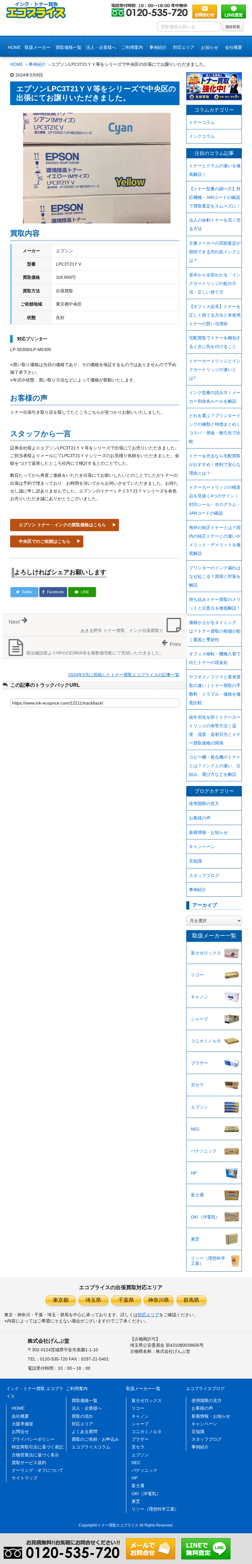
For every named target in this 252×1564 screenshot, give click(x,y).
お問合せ (20, 1431)
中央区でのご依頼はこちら (44, 541)
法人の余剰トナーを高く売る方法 (215, 224)
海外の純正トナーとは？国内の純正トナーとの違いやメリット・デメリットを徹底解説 (215, 540)
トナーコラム (202, 122)
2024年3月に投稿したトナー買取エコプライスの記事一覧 (123, 674)
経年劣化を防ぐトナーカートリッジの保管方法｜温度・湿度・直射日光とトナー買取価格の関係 (215, 730)
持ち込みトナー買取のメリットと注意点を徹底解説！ (215, 603)
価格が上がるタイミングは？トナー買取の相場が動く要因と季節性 (215, 631)
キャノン (199, 996)
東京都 (61, 1300)
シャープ (199, 1019)
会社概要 (20, 1416)
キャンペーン (202, 846)
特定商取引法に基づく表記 (37, 1446)
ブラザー (199, 1062)
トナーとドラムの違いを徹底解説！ (215, 170)
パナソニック (204, 1150)
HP (194, 1173)
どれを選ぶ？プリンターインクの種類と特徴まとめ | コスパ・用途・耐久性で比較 (215, 428)
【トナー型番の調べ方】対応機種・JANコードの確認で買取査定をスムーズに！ (215, 197)
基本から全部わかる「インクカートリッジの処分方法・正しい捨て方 (215, 283)
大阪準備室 (22, 1423)
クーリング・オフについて (37, 1470)
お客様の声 (200, 818)
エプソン (199, 1106)
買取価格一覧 (68, 47)
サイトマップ (24, 1477)
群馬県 (191, 1300)
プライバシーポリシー (33, 1439)
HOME (14, 47)
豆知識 (195, 861)
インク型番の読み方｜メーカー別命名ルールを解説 (215, 397)
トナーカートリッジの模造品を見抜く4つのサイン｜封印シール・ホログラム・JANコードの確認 (215, 500)
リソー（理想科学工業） (208, 1261)
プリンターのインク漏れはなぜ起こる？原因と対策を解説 (215, 576)
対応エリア (184, 47)
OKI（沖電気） (205, 1216)
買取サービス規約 (29, 1462)
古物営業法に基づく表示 (35, 1454)
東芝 (195, 1239)
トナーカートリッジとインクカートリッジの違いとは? (215, 369)
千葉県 (126, 1300)
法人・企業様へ (101, 47)
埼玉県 (93, 1300)
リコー (197, 974)
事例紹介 (158, 47)
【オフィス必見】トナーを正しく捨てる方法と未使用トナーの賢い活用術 (215, 315)
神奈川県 (158, 1300)
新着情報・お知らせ (208, 832)
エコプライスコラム (91, 1446)
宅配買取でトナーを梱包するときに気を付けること (215, 342)
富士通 (197, 1194)
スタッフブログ (204, 875)
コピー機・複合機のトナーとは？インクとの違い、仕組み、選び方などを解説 (215, 766)
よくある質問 (84, 1431)
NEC (195, 1129)
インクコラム (202, 136)
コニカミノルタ (206, 1040)
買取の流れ (82, 1416)
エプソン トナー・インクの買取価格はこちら (62, 524)
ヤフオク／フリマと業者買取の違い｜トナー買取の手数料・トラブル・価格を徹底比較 (215, 689)
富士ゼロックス (206, 952)
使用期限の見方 (204, 803)
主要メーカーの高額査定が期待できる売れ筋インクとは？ (215, 252)
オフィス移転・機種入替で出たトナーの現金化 (215, 658)
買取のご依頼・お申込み (95, 1439)
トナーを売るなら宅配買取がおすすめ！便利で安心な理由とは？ (215, 464)
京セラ (197, 1084)
